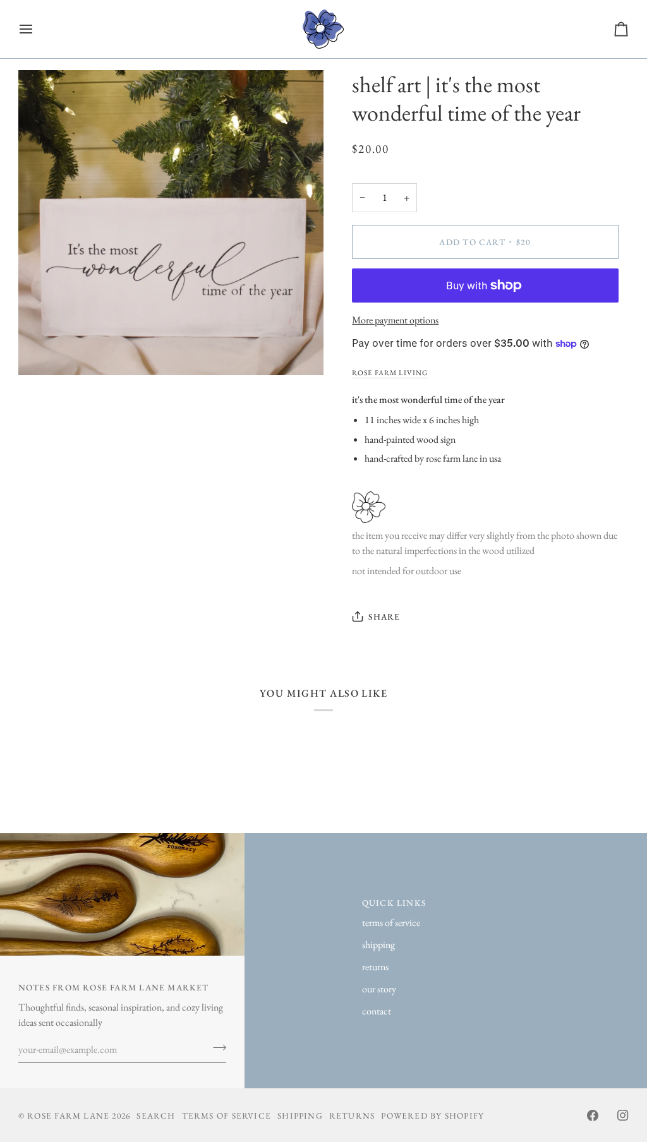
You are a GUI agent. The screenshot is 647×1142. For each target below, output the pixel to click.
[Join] (215, 1048)
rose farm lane (68, 1115)
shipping (378, 944)
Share (384, 616)
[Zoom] (42, 351)
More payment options (395, 320)
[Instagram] (623, 1115)
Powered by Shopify (432, 1115)
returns (375, 966)
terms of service (391, 922)
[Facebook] (592, 1115)
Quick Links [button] (394, 902)
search (155, 1115)
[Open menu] (37, 29)
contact (376, 1011)
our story (379, 988)
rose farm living (390, 372)
